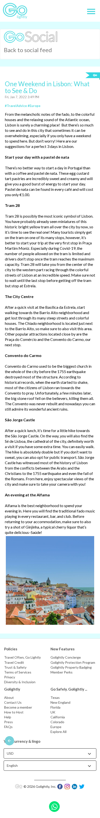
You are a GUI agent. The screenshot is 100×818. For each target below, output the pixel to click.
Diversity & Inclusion (19, 682)
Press (8, 722)
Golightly (12, 689)
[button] (30, 36)
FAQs (8, 727)
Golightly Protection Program (72, 662)
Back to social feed (28, 49)
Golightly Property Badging (71, 667)
